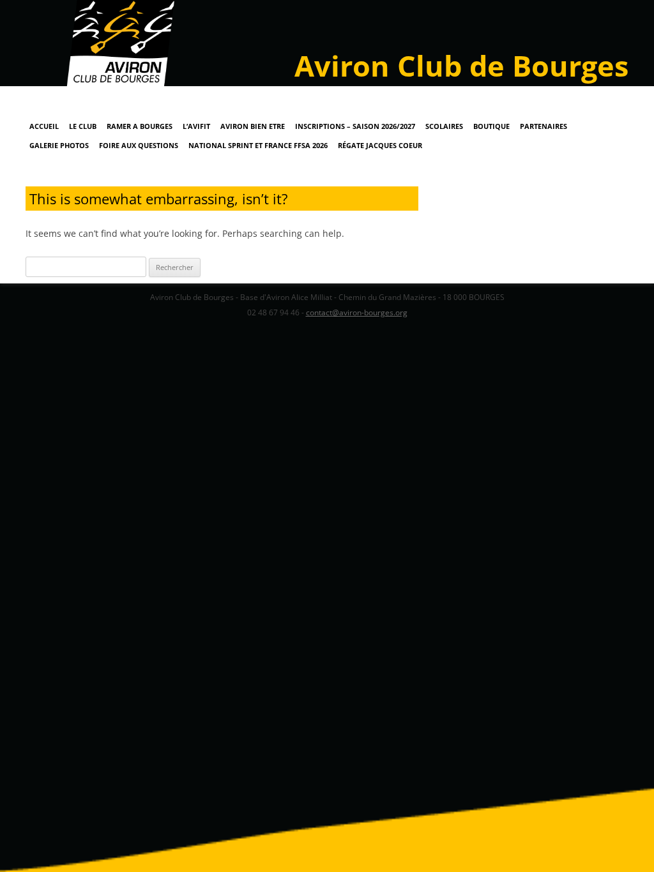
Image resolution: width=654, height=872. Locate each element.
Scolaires (444, 126)
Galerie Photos (59, 145)
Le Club (82, 126)
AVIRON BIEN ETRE (252, 126)
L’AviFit (196, 126)
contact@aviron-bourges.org (356, 312)
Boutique (491, 126)
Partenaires (543, 126)
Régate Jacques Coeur (380, 145)
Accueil (44, 126)
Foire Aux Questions (138, 145)
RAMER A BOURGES (139, 126)
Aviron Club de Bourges (461, 65)
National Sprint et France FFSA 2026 (258, 145)
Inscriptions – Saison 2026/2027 (355, 126)
